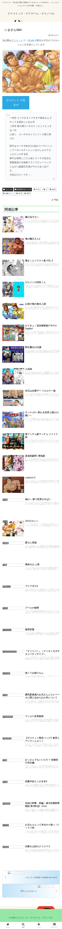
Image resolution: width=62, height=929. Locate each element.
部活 (20, 193)
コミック (8, 189)
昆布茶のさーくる (24, 189)
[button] (56, 535)
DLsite (31, 40)
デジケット (17, 40)
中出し (38, 189)
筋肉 (54, 189)
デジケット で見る (15, 102)
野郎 (28, 193)
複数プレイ (9, 193)
